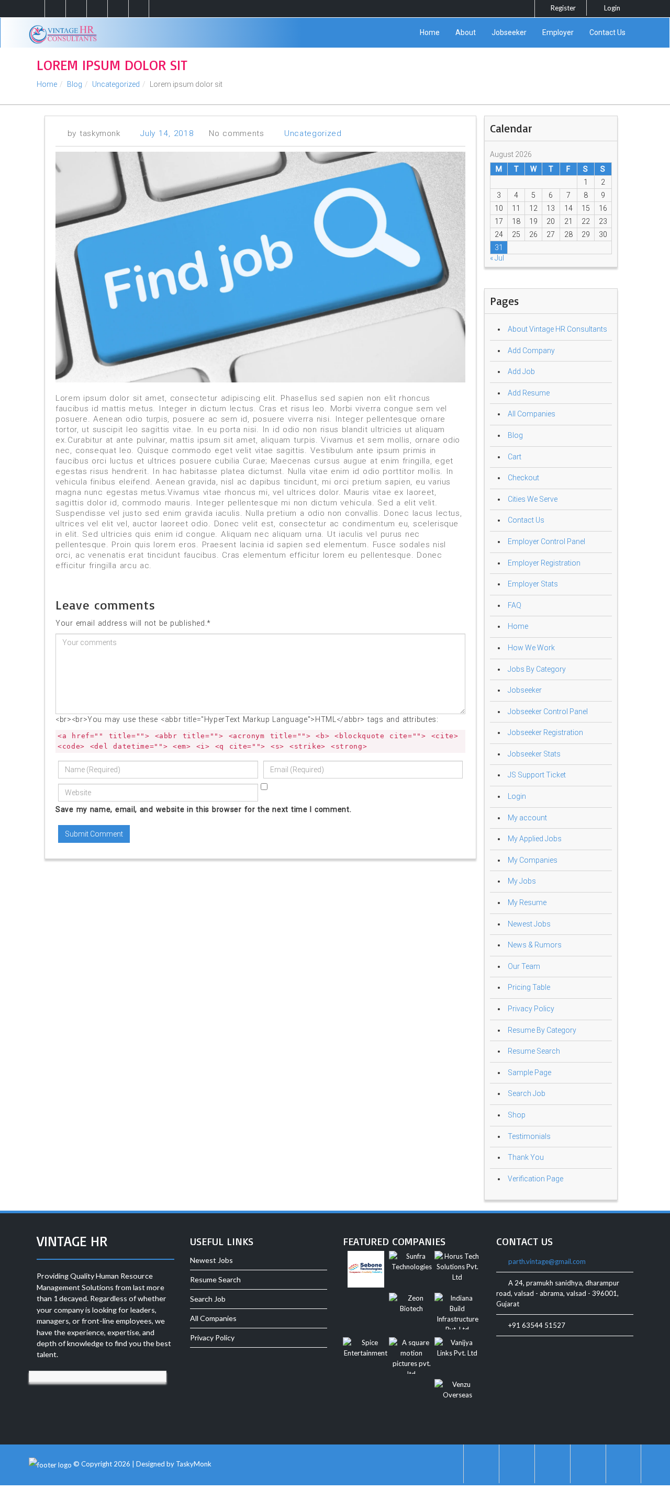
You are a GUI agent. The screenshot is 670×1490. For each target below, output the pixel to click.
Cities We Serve (532, 499)
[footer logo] (50, 1464)
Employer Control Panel (546, 541)
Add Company (531, 350)
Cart (514, 457)
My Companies (532, 860)
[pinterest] (117, 8)
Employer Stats (533, 584)
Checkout (523, 477)
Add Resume (529, 393)
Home (430, 32)
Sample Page (529, 1072)
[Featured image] (366, 1270)
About (465, 32)
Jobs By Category (537, 669)
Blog (74, 84)
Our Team (524, 966)
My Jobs (522, 881)
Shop (517, 1115)
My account (527, 818)
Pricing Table (529, 987)
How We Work (531, 648)
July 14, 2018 (167, 133)
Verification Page (535, 1179)
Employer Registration (544, 563)
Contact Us (607, 32)
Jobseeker (509, 32)
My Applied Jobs (535, 838)
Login (611, 8)
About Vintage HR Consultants (557, 329)
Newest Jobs (529, 924)
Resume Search (534, 1051)
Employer (558, 32)
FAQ (514, 605)
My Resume (527, 902)
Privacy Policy (531, 1008)
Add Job (521, 371)
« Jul (497, 258)
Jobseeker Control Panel (548, 711)
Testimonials (529, 1136)
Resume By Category (542, 1030)
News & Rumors (535, 945)
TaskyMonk (193, 1464)
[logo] (63, 28)
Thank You (526, 1157)
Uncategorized (116, 84)
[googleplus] (138, 8)
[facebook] (75, 8)
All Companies (531, 414)
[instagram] (54, 8)
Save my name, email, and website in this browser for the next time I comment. (203, 809)
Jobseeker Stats (534, 754)
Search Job (526, 1093)
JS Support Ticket (537, 775)
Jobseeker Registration (545, 732)
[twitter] (96, 8)
